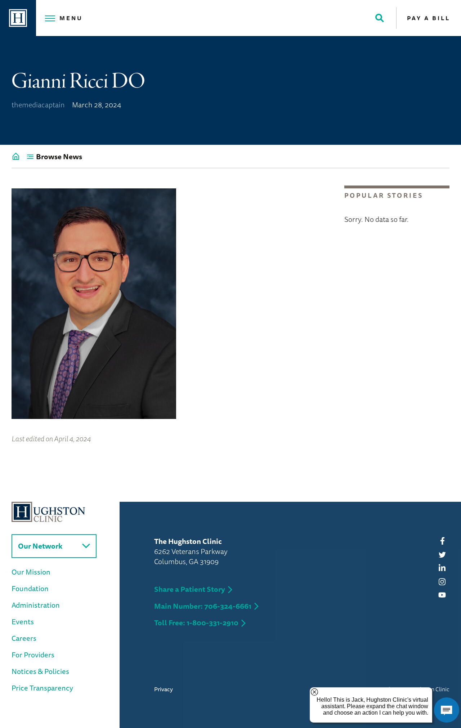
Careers (24, 638)
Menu (71, 18)
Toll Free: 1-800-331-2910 (196, 622)
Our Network (40, 545)
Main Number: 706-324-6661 (202, 606)
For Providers (33, 654)
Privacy (163, 689)
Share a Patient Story (189, 589)
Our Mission (31, 571)
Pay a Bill (428, 18)
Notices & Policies (40, 671)
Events (23, 621)
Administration (36, 605)
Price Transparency (42, 687)
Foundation (30, 588)
